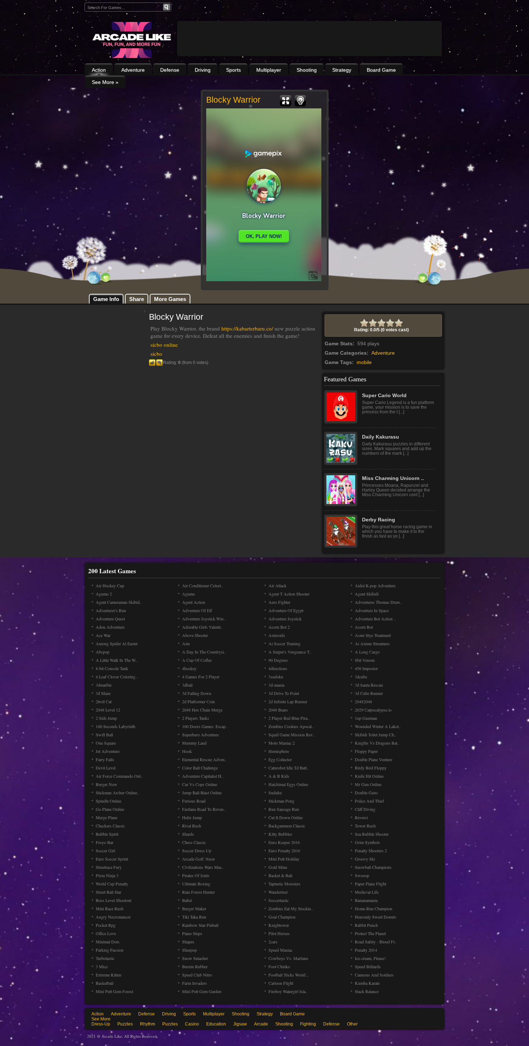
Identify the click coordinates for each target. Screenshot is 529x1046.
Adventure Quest (110, 618)
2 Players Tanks (195, 718)
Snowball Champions (373, 867)
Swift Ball (104, 734)
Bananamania (366, 900)
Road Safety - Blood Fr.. (376, 941)
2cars (272, 941)
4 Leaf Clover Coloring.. (116, 676)
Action (99, 70)
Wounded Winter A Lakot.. (378, 726)
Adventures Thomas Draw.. (378, 602)
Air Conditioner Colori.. (202, 585)
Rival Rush (191, 826)
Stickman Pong (281, 801)
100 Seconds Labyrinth (115, 726)
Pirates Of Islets (195, 875)
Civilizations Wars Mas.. (203, 867)
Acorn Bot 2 (279, 627)
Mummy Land (194, 743)
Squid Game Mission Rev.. (291, 734)
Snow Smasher (195, 958)
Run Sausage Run (283, 809)
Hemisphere (278, 751)
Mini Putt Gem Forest (114, 991)
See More (100, 1019)
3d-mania (276, 685)
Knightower (278, 925)
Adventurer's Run (111, 610)
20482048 (363, 701)
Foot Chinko (279, 966)
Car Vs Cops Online (199, 784)
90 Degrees (278, 660)
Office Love (106, 933)
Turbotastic (105, 958)
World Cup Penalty (112, 883)
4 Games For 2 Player (201, 676)
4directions (277, 668)
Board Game (381, 70)
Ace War (103, 635)
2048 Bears (278, 710)
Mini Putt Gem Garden (201, 991)
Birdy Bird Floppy (370, 768)
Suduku (275, 792)
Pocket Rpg (106, 925)
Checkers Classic (110, 826)
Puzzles (125, 1024)
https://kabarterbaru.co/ (247, 328)
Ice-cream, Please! (370, 958)
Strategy (341, 70)
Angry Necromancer (113, 917)
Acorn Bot (364, 627)
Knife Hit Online (369, 776)
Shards (188, 834)
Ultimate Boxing (196, 883)
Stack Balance (367, 991)
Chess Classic (194, 842)
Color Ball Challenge (200, 768)
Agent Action (193, 602)
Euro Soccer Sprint (112, 859)
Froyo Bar (104, 842)
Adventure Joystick (285, 618)
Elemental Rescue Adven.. (204, 759)
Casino (192, 1024)
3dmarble (104, 685)
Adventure (133, 70)
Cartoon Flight (280, 983)
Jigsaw (240, 1024)
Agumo (188, 594)
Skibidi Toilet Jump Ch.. (375, 734)
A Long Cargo (367, 652)
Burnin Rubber (195, 966)
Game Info (106, 299)
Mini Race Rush (109, 908)
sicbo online (164, 344)
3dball (187, 685)
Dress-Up (100, 1024)
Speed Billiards (368, 966)
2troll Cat (104, 701)
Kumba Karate (367, 983)
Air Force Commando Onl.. (119, 776)
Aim (186, 643)
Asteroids (276, 635)
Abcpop (102, 652)
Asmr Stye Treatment (373, 635)
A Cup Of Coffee (197, 660)
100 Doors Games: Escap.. (205, 726)
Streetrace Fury (109, 867)
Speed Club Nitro (197, 975)
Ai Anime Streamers (372, 643)
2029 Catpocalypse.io (373, 710)
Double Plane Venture (373, 759)
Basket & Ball (280, 875)
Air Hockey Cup (110, 585)
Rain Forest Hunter (198, 892)
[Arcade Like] (130, 40)
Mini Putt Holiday (283, 859)
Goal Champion (281, 917)
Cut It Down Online (285, 817)
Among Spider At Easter (117, 643)
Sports (233, 70)
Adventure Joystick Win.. (204, 618)
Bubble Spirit (107, 834)
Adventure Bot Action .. (375, 618)
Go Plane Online (110, 809)
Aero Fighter (279, 602)
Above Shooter (195, 635)
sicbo (156, 353)
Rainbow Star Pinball (200, 925)
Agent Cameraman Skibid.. (119, 602)
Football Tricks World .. (288, 975)
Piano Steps (192, 933)
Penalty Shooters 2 (371, 850)
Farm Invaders (194, 983)
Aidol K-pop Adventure (375, 585)
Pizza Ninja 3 (107, 875)
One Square (106, 743)
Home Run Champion (373, 908)
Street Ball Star (108, 892)
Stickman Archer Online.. (117, 792)
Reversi (361, 817)
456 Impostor (366, 668)
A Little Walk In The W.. (116, 660)
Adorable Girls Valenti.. (202, 627)
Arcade (261, 1024)
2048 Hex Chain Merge (202, 710)
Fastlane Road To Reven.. (204, 809)
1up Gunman (366, 718)
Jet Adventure (107, 751)
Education (216, 1024)
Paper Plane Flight (370, 883)
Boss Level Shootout (113, 900)
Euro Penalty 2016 (284, 850)
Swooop (362, 875)
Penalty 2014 (366, 950)
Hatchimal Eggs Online (288, 784)
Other (352, 1024)
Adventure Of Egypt (285, 610)
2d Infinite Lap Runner (287, 701)
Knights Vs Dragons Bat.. (377, 743)
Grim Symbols (367, 842)
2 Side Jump (106, 718)
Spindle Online (108, 801)
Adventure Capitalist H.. (202, 776)
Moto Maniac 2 (281, 743)
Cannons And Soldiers (374, 975)
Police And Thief (369, 801)
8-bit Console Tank (112, 668)
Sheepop (189, 950)
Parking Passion (109, 950)
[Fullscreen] (285, 101)
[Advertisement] (309, 58)
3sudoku (275, 676)
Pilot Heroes (279, 933)
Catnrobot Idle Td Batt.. (288, 768)
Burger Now (106, 784)
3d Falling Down (196, 693)
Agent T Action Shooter (288, 594)
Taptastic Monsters (284, 883)
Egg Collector (280, 759)
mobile (364, 362)
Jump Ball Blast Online (202, 792)
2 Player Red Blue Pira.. (288, 718)
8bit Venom (365, 660)
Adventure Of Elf (197, 610)
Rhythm (147, 1024)
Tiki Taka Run (194, 917)
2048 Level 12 (108, 710)
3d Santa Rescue (369, 685)
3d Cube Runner (369, 693)
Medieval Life (367, 892)
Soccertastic (278, 900)
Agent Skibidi (367, 594)
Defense (169, 70)
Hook (187, 751)
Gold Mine (277, 867)
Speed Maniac (280, 950)
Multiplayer (268, 70)
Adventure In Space (372, 610)
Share (136, 299)
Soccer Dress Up (196, 850)
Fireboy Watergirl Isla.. (288, 991)
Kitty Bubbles (280, 834)
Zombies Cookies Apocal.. (291, 726)
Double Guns (366, 792)
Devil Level (106, 768)
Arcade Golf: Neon (198, 859)
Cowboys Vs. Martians (288, 958)
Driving (203, 70)
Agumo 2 (104, 594)
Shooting (307, 70)
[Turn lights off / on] (300, 101)
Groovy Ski (365, 859)
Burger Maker (194, 908)
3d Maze (103, 693)
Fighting (308, 1024)
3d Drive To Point (283, 693)
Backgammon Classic (286, 826)
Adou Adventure (110, 627)
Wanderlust (278, 892)
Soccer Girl (105, 850)
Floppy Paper (366, 751)
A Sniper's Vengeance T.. (289, 652)
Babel (187, 900)
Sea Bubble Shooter (372, 834)
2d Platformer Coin (198, 701)
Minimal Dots (107, 941)
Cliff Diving (365, 809)
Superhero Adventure (200, 734)
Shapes (188, 941)
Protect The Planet (370, 933)
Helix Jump (192, 817)
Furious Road (193, 801)
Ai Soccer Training (284, 643)
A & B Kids (278, 776)
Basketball (104, 983)
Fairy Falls (105, 759)
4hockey (189, 668)
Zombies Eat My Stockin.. (290, 908)
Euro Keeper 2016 (284, 842)
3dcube (361, 676)
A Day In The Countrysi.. (204, 652)
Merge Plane (106, 817)
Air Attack (277, 585)
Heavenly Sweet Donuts (375, 917)
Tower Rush (365, 826)
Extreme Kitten (108, 975)
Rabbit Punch (366, 925)
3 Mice (102, 966)
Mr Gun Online (368, 784)
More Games (170, 299)
